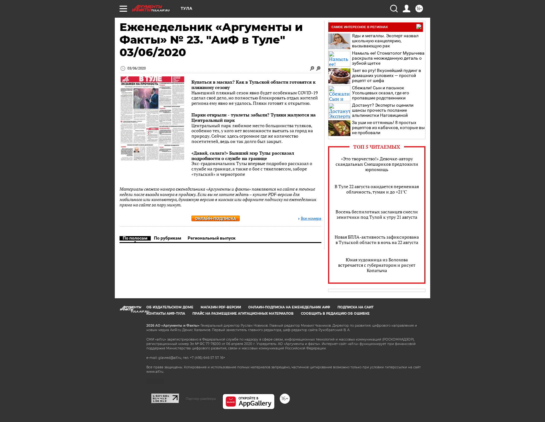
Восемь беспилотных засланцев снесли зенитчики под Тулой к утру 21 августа (377, 214)
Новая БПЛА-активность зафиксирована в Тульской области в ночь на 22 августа (377, 239)
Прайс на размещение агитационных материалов (243, 314)
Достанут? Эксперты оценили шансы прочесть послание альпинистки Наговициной (382, 110)
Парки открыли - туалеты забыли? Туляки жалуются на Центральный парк (253, 117)
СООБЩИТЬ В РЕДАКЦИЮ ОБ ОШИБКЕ (335, 314)
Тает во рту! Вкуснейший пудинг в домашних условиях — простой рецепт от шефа (386, 75)
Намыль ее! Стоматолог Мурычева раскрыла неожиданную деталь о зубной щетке (388, 58)
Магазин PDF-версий (221, 307)
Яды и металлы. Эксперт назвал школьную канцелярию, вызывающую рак (385, 40)
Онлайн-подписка (215, 218)
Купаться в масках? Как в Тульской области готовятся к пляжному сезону (253, 84)
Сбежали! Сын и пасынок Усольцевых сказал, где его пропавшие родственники (380, 92)
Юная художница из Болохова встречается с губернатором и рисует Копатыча (376, 265)
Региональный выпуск (212, 238)
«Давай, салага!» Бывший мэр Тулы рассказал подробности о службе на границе (242, 155)
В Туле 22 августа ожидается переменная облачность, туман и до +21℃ (377, 189)
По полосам (135, 238)
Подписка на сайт (355, 307)
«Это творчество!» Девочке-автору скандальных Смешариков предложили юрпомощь (377, 164)
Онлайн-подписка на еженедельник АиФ (289, 307)
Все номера (311, 219)
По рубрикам (167, 238)
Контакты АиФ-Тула (165, 314)
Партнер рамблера (201, 399)
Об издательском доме (169, 307)
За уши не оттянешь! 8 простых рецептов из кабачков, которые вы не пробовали (388, 127)
